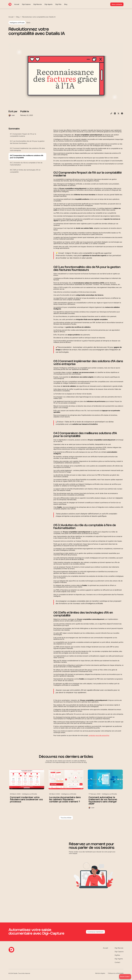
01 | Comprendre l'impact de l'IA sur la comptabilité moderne (23, 135)
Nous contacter (117, 4)
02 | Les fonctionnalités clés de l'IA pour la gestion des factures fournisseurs (27, 142)
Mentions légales (100, 973)
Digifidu (117, 955)
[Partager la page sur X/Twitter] (118, 113)
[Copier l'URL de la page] (111, 113)
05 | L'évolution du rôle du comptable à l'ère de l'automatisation (26, 164)
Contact (117, 962)
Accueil (16, 4)
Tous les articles (66, 818)
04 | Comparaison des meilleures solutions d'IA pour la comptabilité (26, 157)
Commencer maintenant (95, 932)
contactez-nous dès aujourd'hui (99, 735)
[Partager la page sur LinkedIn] (114, 113)
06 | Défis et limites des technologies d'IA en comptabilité (25, 171)
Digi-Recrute (37, 4)
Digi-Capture (26, 4)
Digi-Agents (48, 4)
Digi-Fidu (58, 4)
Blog (65, 4)
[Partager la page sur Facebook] (122, 113)
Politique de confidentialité (115, 973)
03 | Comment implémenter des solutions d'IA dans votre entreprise (27, 149)
